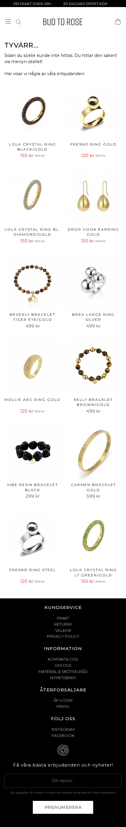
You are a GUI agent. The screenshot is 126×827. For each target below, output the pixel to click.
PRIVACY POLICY (63, 636)
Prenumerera (63, 807)
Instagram (63, 729)
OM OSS (63, 665)
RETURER (63, 624)
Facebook (63, 735)
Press (63, 706)
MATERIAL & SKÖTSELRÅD (63, 671)
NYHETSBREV (63, 677)
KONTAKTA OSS (63, 659)
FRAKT (63, 618)
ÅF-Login (63, 700)
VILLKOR (63, 630)
